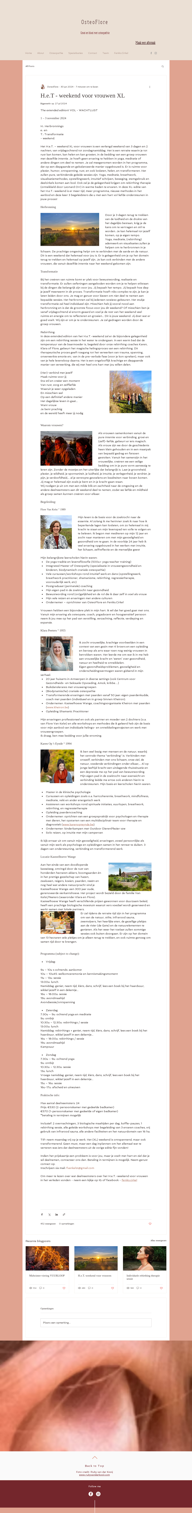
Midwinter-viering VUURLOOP (47, 1275)
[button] (162, 66)
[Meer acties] (150, 87)
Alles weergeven (158, 1240)
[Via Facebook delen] (41, 1214)
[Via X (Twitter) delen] (49, 1214)
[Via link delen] (64, 1214)
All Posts (30, 66)
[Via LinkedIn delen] (56, 1214)
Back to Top (94, 1465)
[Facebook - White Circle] (90, 1494)
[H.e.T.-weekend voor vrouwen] (96, 1258)
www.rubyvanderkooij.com (94, 1474)
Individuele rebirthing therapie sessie (143, 1277)
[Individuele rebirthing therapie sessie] (144, 1258)
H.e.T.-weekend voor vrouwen (94, 1275)
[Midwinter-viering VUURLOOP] (47, 1258)
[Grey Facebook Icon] (151, 53)
